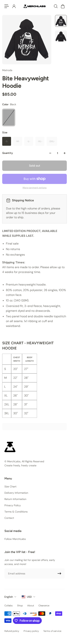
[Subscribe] (59, 573)
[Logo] (35, 6)
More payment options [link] (35, 187)
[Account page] (13, 6)
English (8, 596)
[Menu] (6, 6)
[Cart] (62, 6)
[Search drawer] (55, 6)
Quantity (7, 153)
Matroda (7, 70)
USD (29, 596)
